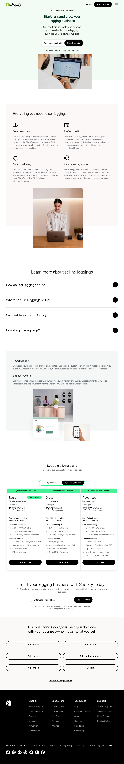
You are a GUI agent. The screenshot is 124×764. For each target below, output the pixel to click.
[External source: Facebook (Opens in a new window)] (8, 752)
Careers (32, 716)
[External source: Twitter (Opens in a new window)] (14, 752)
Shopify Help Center (106, 706)
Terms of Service (37, 745)
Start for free (103, 4)
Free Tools (79, 726)
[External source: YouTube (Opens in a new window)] (20, 752)
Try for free (25, 562)
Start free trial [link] (73, 43)
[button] (116, 4)
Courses (78, 721)
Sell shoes (33, 667)
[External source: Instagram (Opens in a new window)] (25, 752)
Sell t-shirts (90, 644)
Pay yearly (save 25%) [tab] (73, 483)
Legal (52, 745)
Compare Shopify (82, 711)
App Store (56, 716)
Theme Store (57, 711)
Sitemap (80, 745)
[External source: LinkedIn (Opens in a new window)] (37, 752)
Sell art (90, 667)
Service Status (103, 721)
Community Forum (105, 711)
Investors (33, 721)
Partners (55, 721)
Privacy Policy (66, 745)
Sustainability (34, 730)
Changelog (79, 730)
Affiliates (55, 726)
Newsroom (34, 726)
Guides (77, 716)
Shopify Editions (36, 711)
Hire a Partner (103, 716)
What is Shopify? (36, 706)
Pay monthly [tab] (51, 483)
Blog (76, 706)
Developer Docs (59, 706)
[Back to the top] (8, 703)
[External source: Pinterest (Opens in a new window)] (43, 752)
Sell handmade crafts (90, 656)
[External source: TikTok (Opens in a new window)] (31, 752)
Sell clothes (34, 644)
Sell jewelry (33, 656)
